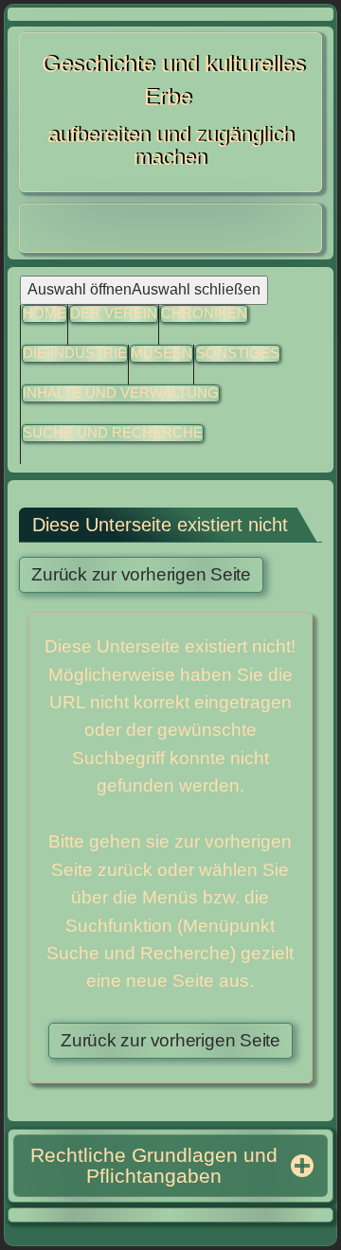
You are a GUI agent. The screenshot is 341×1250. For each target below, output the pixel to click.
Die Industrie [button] (75, 353)
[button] (237, 354)
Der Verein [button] (113, 313)
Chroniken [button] (204, 313)
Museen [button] (161, 353)
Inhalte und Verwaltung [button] (121, 392)
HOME (44, 313)
